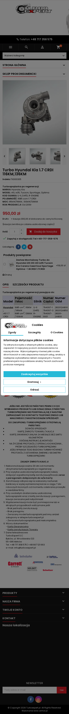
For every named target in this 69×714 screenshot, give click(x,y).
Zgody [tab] (12, 332)
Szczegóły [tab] (34, 332)
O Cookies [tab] (57, 332)
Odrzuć (34, 389)
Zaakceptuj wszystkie (34, 374)
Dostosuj (33, 382)
